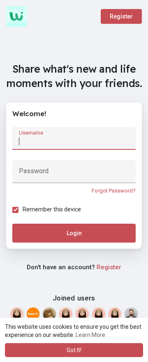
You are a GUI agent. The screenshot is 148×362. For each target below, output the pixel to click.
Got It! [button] (74, 350)
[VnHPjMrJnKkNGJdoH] (98, 314)
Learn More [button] (90, 335)
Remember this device (52, 209)
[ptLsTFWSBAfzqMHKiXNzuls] (16, 314)
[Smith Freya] (131, 314)
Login (74, 233)
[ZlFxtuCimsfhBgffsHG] (65, 314)
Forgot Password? (114, 191)
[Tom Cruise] (33, 314)
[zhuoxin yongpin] (49, 314)
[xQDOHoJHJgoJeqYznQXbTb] (115, 314)
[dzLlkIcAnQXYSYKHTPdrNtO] (82, 314)
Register (121, 16)
